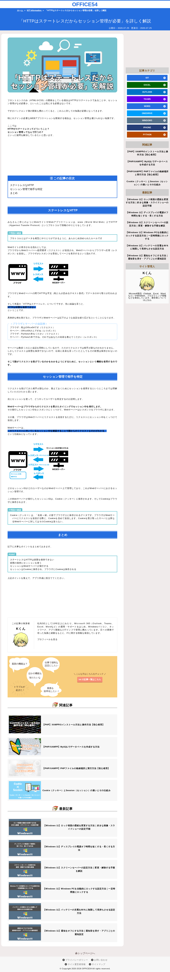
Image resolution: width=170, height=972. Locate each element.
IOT (147, 78)
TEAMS (147, 99)
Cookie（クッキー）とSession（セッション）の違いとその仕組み (76, 790)
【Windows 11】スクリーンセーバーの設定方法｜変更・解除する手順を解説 (79, 869)
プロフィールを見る (47, 639)
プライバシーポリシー (76, 960)
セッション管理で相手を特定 (26, 189)
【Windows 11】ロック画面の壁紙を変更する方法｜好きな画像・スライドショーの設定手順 (79, 827)
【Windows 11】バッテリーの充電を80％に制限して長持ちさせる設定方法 (79, 911)
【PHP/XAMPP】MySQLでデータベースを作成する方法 (71, 747)
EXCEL (147, 85)
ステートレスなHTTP (22, 185)
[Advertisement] (35, 156)
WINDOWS (147, 120)
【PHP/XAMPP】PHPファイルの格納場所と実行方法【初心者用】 (76, 768)
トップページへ (86, 953)
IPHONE (147, 127)
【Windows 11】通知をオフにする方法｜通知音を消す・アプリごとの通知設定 (79, 932)
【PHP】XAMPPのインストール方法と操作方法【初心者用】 (73, 724)
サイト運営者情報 (76, 964)
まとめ (14, 193)
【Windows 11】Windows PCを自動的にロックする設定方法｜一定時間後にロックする (79, 890)
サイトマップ (98, 964)
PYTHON (147, 135)
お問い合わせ (100, 960)
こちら (148, 300)
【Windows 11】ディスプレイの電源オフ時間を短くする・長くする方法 (79, 848)
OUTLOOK (147, 92)
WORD (147, 106)
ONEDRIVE (147, 113)
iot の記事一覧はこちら (90, 679)
